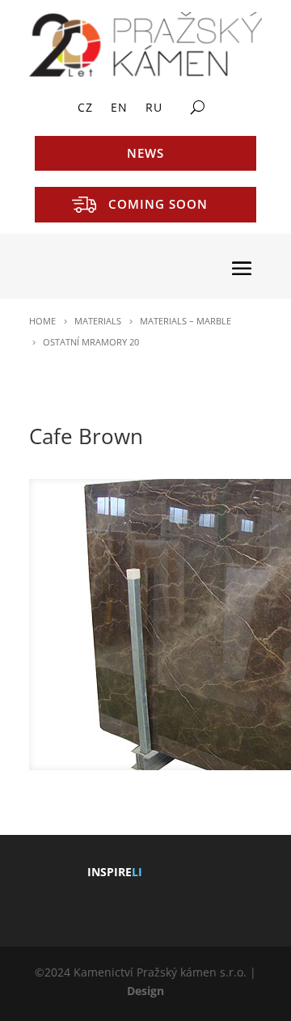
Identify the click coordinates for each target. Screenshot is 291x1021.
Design (145, 990)
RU (154, 108)
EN (119, 108)
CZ (85, 108)
